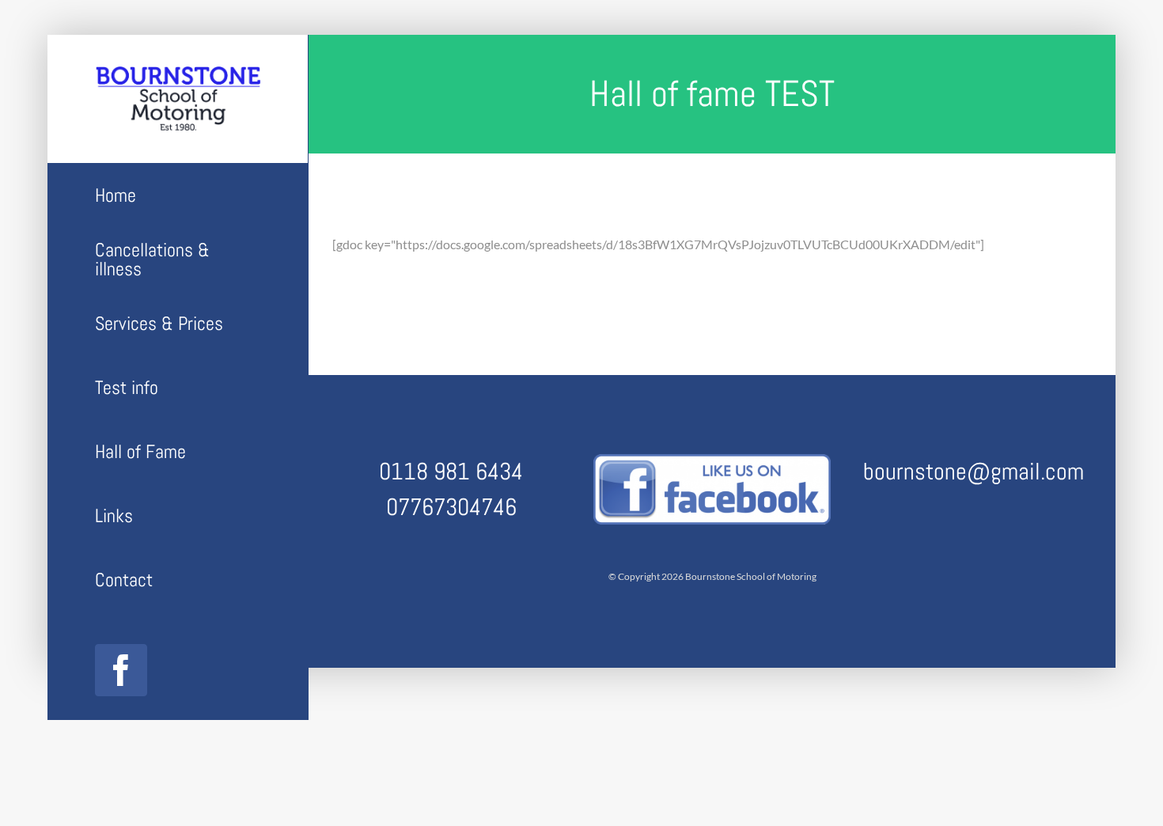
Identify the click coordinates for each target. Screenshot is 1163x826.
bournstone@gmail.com (973, 472)
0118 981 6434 (451, 472)
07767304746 (451, 507)
